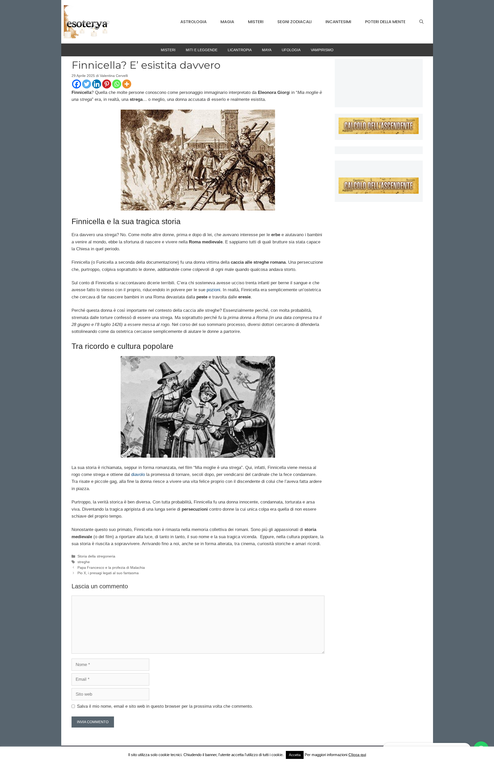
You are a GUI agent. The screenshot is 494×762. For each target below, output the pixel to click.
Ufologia (291, 50)
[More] (126, 83)
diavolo (138, 474)
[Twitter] (86, 83)
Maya (266, 50)
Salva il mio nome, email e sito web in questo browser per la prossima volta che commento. (165, 706)
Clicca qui (357, 754)
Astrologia (193, 22)
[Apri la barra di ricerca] (421, 21)
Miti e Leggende (201, 50)
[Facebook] (76, 83)
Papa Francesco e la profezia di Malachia (111, 567)
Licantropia (240, 50)
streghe (83, 562)
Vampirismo (322, 50)
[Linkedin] (96, 83)
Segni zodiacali (294, 22)
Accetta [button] (295, 755)
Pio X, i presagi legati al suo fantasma (108, 573)
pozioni (213, 289)
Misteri (255, 22)
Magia (227, 22)
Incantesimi (338, 22)
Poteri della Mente (385, 22)
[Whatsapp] (116, 83)
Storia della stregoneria (96, 556)
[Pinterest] (106, 83)
